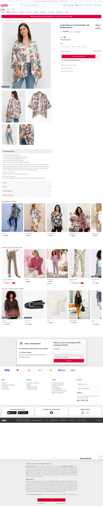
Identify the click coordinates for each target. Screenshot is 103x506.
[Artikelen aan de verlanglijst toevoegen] (98, 56)
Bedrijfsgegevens (64, 420)
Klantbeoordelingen (8, 195)
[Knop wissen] (43, 5)
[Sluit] (101, 458)
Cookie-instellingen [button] (81, 420)
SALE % (67, 12)
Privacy (46, 420)
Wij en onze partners (31, 466)
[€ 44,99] (35, 263)
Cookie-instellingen (60, 503)
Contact (79, 379)
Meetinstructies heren (57, 385)
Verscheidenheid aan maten (59, 391)
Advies (54, 379)
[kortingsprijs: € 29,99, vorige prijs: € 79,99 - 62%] (79, 263)
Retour (4, 186)
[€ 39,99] (57, 217)
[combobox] (35, 5)
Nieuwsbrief (5, 387)
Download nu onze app (18, 409)
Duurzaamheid (6, 389)
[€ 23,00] (79, 304)
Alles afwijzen (41, 503)
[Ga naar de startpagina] (4, 5)
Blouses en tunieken (10, 20)
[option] (61, 37)
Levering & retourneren (33, 383)
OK (51, 500)
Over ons (4, 383)
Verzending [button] (78, 31)
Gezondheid (43, 12)
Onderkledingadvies (57, 389)
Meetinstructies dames (58, 383)
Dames (3, 9)
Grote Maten (51, 12)
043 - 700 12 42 (82, 400)
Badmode (14, 12)
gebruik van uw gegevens (68, 466)
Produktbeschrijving (8, 151)
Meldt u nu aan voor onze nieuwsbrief (43, 16)
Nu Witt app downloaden (8, 385)
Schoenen (29, 12)
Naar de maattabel (66, 51)
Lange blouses (20, 20)
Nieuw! (2, 12)
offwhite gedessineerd (65, 39)
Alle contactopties (85, 388)
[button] (2, 20)
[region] (51, 483)
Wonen (13, 9)
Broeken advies (56, 387)
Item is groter (98, 50)
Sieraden (35, 12)
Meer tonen (66, 357)
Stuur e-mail (83, 384)
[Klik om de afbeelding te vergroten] (48, 86)
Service (29, 379)
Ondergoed (22, 12)
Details (4, 182)
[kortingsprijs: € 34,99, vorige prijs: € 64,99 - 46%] (12, 263)
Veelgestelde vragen (32, 387)
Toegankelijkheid (54, 420)
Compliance (72, 420)
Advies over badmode (57, 392)
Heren (8, 9)
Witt (3, 379)
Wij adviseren (59, 12)
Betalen (29, 385)
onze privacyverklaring (36, 494)
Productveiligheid (7, 191)
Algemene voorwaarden (37, 420)
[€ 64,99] (57, 263)
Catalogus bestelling (32, 389)
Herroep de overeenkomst (23, 420)
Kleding (8, 12)
